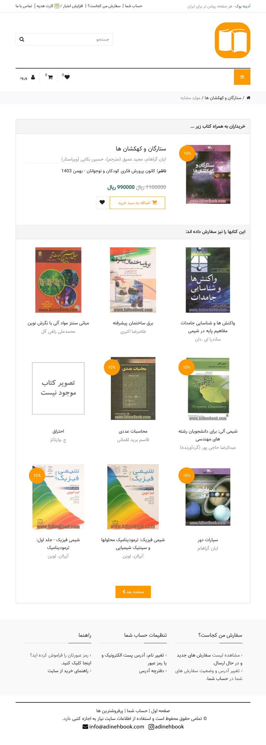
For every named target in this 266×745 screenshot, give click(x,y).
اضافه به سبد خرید (134, 202)
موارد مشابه (190, 97)
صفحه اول (160, 711)
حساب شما (133, 6)
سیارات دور (208, 540)
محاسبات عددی (133, 431)
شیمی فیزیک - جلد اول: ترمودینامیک (58, 544)
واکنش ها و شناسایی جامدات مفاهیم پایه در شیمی (208, 327)
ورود (24, 77)
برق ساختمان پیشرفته (133, 323)
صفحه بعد (134, 591)
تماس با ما (24, 6)
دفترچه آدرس (151, 671)
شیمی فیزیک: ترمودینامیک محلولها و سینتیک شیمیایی (133, 544)
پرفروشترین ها (109, 711)
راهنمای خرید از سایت (68, 671)
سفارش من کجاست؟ (104, 6)
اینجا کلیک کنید (76, 663)
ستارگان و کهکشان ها (223, 97)
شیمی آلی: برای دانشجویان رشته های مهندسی (207, 435)
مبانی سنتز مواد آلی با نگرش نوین (58, 323)
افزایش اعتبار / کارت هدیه (60, 6)
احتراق (58, 431)
